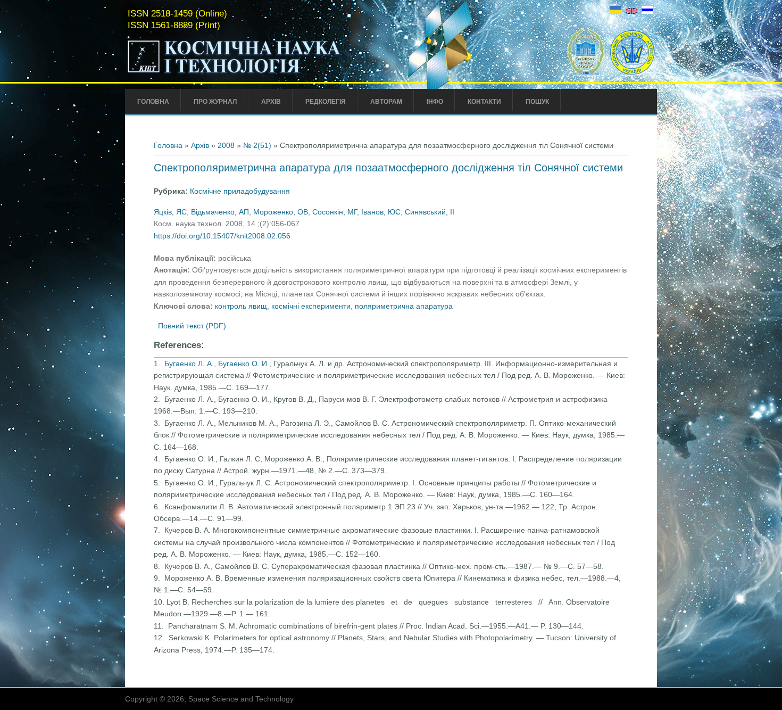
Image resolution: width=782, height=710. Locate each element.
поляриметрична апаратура (404, 306)
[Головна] (256, 73)
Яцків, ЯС (170, 212)
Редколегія (325, 101)
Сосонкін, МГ (334, 212)
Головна (153, 101)
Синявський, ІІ (429, 212)
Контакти (484, 101)
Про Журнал (215, 101)
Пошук (537, 101)
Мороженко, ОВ (280, 212)
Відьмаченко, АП (220, 212)
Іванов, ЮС (381, 212)
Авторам (386, 101)
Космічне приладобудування (240, 191)
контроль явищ (241, 306)
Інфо (435, 101)
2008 (226, 145)
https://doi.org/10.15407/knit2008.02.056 (222, 236)
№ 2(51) (257, 145)
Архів (271, 101)
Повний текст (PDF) (192, 325)
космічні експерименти (311, 306)
